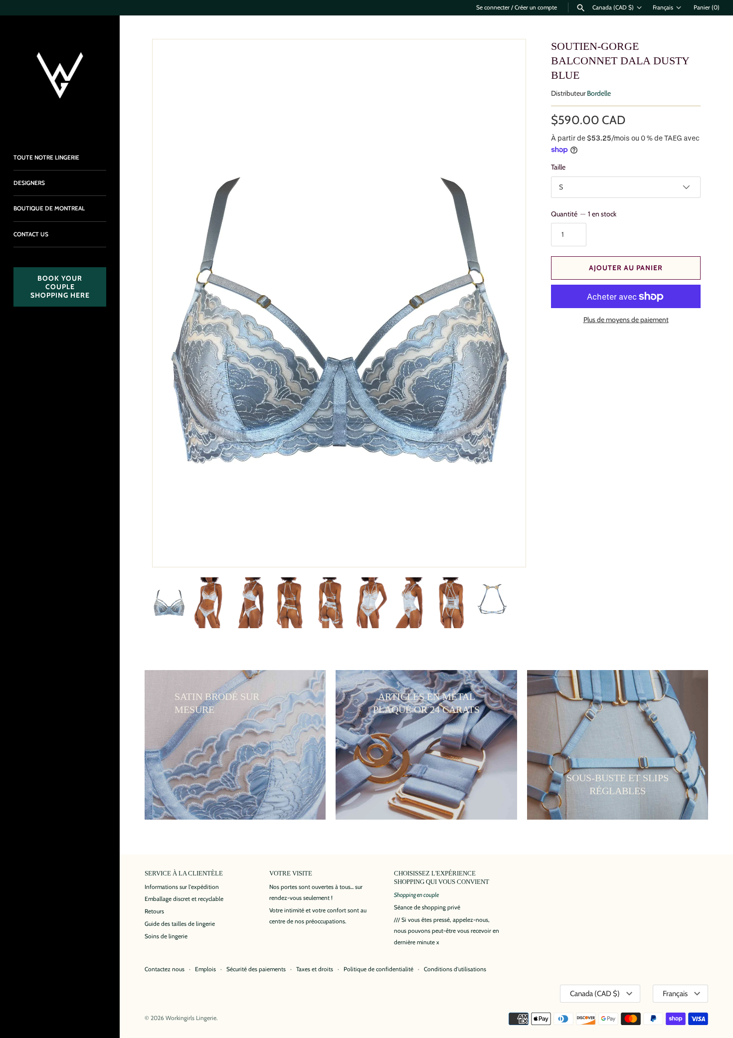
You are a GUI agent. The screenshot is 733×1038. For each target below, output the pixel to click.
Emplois (205, 969)
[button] (505, 303)
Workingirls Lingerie (191, 1018)
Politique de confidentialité (378, 969)
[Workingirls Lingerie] (60, 75)
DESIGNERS (29, 182)
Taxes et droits (314, 969)
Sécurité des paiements (256, 969)
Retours (154, 911)
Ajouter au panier (626, 267)
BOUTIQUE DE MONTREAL (49, 208)
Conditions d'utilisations (455, 969)
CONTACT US (30, 234)
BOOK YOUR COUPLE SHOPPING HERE (60, 287)
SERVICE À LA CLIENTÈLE (184, 873)
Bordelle (599, 93)
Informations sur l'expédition (182, 886)
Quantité (583, 213)
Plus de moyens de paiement (626, 319)
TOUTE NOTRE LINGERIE (46, 157)
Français (663, 7)
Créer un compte (536, 7)
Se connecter (493, 7)
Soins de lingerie (166, 936)
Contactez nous (164, 969)
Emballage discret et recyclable (184, 898)
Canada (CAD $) (613, 7)
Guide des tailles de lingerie (180, 923)
